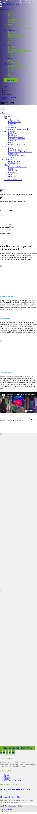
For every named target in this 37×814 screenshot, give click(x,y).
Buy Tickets (11, 80)
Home (6, 87)
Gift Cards (20, 1)
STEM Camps (13, 39)
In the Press (12, 71)
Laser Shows (12, 34)
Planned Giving (13, 52)
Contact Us (12, 77)
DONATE (11, 47)
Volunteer (11, 56)
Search (4, 98)
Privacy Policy (9, 809)
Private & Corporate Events (17, 43)
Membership (8, 58)
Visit (5, 118)
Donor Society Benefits (15, 49)
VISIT (6, 9)
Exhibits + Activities (14, 13)
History (10, 67)
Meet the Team (13, 69)
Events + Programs (10, 30)
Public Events (12, 32)
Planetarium (12, 15)
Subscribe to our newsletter (13, 180)
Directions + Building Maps (17, 21)
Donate (10, 148)
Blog (9, 73)
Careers (10, 75)
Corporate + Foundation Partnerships (20, 51)
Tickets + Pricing (13, 11)
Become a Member (14, 60)
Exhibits (6, 90)
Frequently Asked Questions (17, 66)
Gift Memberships (14, 62)
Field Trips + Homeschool (16, 37)
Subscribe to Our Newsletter (29, 1)
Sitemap (6, 811)
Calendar (11, 17)
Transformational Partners (16, 54)
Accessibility (12, 19)
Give (5, 45)
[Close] (10, 225)
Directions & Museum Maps (11, 797)
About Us (7, 64)
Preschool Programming (16, 36)
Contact (6, 775)
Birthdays (11, 41)
